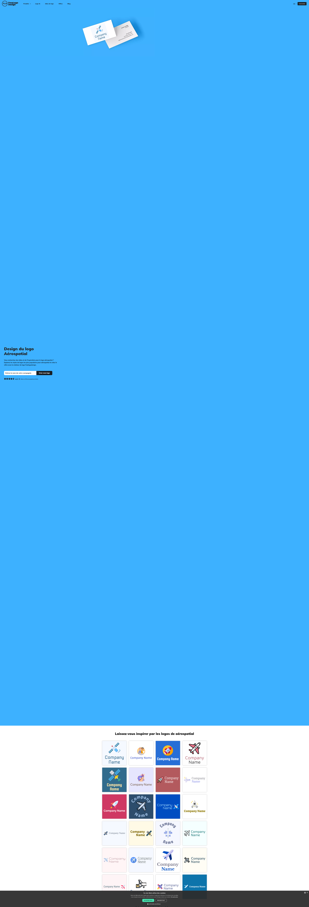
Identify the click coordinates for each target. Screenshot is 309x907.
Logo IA (37, 4)
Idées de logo (49, 4)
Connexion (302, 4)
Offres (61, 4)
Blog (69, 4)
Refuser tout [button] (161, 900)
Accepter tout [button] (148, 900)
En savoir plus (174, 897)
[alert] (154, 899)
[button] (154, 904)
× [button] (307, 892)
